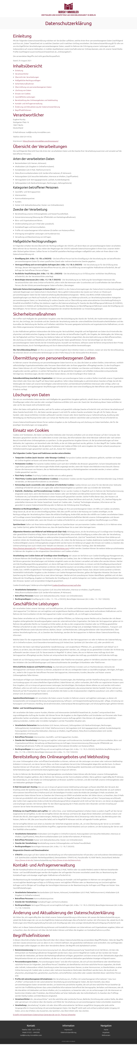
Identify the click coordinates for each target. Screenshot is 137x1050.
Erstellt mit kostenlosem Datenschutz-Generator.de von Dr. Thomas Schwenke (44, 1014)
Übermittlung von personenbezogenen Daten (33, 87)
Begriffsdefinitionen (23, 110)
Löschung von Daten (23, 90)
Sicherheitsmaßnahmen (24, 83)
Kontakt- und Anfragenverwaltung (28, 103)
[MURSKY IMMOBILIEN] (68, 8)
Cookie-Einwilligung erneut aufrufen (66, 585)
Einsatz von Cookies (23, 93)
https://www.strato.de (24, 860)
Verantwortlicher (22, 74)
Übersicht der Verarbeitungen (27, 77)
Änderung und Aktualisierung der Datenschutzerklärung (37, 107)
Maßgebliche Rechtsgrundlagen (28, 80)
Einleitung (19, 70)
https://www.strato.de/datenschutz (66, 860)
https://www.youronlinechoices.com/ (54, 548)
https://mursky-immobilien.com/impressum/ (40, 141)
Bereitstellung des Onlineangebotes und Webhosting (36, 100)
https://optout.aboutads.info (24, 548)
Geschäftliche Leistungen (25, 97)
